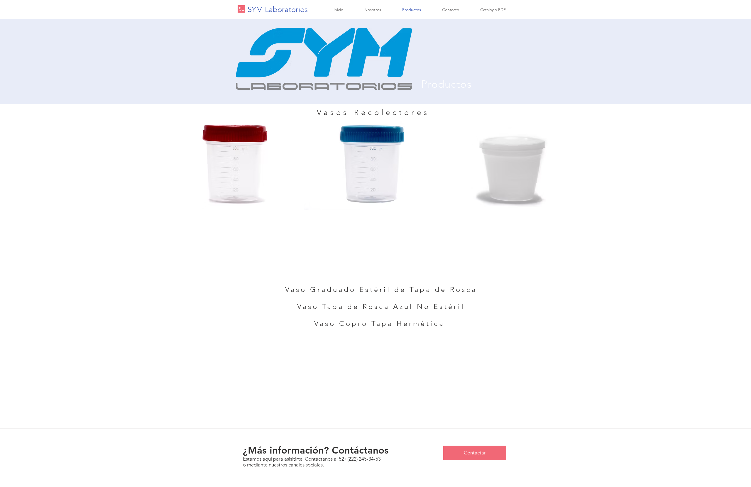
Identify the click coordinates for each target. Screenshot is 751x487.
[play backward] (172, 163)
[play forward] (589, 163)
